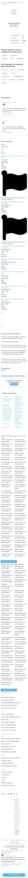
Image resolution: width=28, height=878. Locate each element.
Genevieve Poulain (7, 399)
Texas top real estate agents (19, 665)
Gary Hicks (5, 396)
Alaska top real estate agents (19, 567)
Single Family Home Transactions (10, 102)
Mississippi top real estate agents (7, 623)
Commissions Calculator (8, 730)
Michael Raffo (6, 401)
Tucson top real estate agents (19, 510)
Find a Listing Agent (7, 714)
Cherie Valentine (7, 417)
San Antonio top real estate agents (7, 449)
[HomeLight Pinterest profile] (14, 794)
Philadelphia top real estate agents (7, 467)
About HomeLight (6, 772)
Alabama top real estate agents (6, 567)
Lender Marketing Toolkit (9, 766)
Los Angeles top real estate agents (20, 440)
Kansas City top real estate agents (20, 514)
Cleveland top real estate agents (20, 532)
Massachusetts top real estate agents (20, 614)
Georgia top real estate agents (6, 591)
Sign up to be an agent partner (11, 738)
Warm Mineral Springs (18, 76)
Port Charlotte (14, 55)
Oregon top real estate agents (20, 652)
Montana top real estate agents (6, 627)
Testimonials (5, 775)
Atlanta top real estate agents (19, 472)
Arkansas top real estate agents (20, 571)
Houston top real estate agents (20, 445)
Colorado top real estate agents (20, 576)
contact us (17, 834)
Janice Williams (6, 427)
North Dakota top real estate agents (7, 647)
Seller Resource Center (8, 727)
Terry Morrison (7, 398)
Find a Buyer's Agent (7, 697)
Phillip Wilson (18, 427)
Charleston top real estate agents (20, 537)
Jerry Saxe (17, 406)
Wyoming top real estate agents (6, 683)
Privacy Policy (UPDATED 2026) (14, 845)
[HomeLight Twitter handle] (3, 794)
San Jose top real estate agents (20, 528)
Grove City (13, 73)
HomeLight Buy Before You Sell (11, 717)
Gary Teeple (18, 413)
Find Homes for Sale (7, 700)
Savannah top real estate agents (7, 555)
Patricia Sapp (6, 406)
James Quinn (18, 399)
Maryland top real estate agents (6, 614)
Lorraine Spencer (7, 408)
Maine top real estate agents (19, 609)
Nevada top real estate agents (6, 632)
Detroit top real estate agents (6, 546)
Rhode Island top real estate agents (20, 656)
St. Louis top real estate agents (6, 532)
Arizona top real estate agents (6, 571)
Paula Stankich (18, 408)
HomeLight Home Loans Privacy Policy (13, 859)
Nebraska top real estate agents (20, 627)
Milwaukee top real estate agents (7, 523)
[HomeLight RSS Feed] (16, 794)
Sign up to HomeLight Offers (10, 741)
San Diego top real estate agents (20, 449)
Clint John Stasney (7, 411)
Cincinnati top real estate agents (7, 537)
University (5, 82)
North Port (5, 55)
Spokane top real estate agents (6, 541)
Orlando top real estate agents (6, 505)
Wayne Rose (6, 405)
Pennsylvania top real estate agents (7, 656)
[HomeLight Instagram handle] (8, 794)
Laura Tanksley (7, 413)
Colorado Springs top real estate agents (20, 486)
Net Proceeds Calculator (8, 725)
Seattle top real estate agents (6, 485)
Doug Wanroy (18, 418)
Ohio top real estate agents (19, 647)
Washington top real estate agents (20, 505)
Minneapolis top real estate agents (20, 541)
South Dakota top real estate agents (20, 661)
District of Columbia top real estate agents (7, 586)
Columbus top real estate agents (7, 481)
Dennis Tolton (6, 415)
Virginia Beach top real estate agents (7, 528)
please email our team (16, 832)
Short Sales (5, 120)
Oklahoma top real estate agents (7, 652)
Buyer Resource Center (8, 708)
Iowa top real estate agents (19, 600)
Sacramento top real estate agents (7, 514)
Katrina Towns (18, 415)
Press (3, 780)
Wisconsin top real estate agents (20, 679)
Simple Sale (4, 719)
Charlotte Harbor (6, 76)
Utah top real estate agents (5, 670)
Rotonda (12, 69)
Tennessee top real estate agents (7, 665)
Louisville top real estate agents (20, 523)
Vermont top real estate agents (20, 670)
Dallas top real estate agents (19, 454)
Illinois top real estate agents (19, 596)
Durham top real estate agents (20, 555)
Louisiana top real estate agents (7, 609)
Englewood (5, 58)
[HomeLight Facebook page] (6, 794)
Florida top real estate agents (19, 585)
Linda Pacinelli (18, 398)
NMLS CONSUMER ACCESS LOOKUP (12, 858)
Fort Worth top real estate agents (7, 492)
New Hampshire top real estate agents (20, 633)
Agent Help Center (7, 749)
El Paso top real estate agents (6, 510)
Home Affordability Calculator (10, 703)
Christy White (6, 424)
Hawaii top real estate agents (19, 591)
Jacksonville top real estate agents (20, 467)
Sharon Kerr (18, 396)
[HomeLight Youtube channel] (11, 794)
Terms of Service (14, 843)
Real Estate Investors (7, 785)
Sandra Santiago (19, 405)
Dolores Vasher (19, 417)
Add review (14, 384)
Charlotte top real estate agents (20, 458)
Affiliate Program (6, 783)
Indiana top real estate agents (6, 600)
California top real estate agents (7, 576)
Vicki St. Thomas (19, 411)
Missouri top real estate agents (20, 623)
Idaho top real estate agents (5, 596)
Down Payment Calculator (9, 705)
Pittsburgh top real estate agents (21, 546)
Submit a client (6, 744)
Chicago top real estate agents (6, 445)
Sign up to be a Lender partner (10, 758)
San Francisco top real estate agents (7, 476)
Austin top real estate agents (6, 458)
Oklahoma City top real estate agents (20, 496)
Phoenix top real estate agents (6, 454)
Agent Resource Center (8, 746)
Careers (3, 777)
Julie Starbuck (18, 410)
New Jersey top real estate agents (7, 638)
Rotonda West (20, 58)
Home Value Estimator (8, 722)
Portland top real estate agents (20, 481)
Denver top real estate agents (6, 472)
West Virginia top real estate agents (7, 679)
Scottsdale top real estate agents (20, 492)
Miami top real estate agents (5, 496)
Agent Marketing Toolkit (8, 752)
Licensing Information (8, 861)
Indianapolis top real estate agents (20, 476)
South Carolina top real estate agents (7, 661)
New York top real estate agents (6, 440)
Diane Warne (6, 420)
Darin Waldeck (6, 418)
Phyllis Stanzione (7, 410)
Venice (12, 58)
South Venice (11, 79)
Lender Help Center (7, 763)
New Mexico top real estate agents (20, 638)
